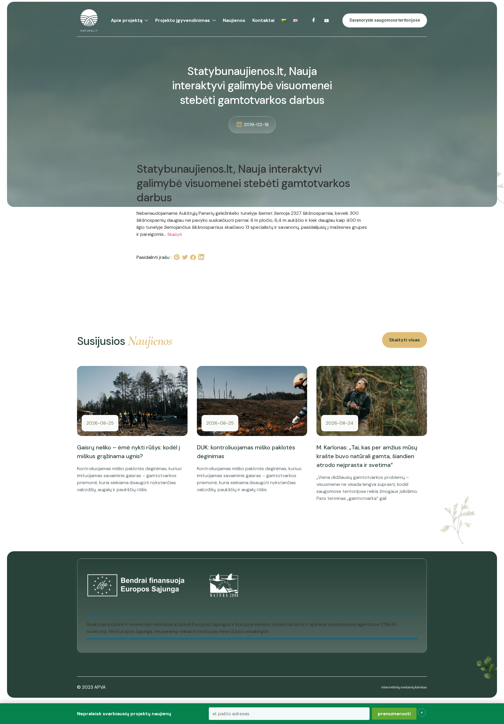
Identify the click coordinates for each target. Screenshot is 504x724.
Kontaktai (263, 20)
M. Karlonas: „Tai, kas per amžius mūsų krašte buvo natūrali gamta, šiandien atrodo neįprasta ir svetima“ (366, 456)
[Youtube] (326, 20)
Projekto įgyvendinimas (182, 20)
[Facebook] (313, 20)
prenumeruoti (394, 714)
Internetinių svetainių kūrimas (404, 687)
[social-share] (177, 257)
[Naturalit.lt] (89, 20)
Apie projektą (126, 20)
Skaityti (174, 234)
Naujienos (234, 20)
